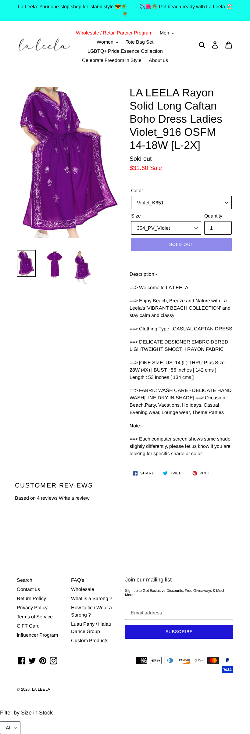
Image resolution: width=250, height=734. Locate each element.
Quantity (213, 215)
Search (24, 580)
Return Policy (31, 598)
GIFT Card (28, 625)
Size (136, 215)
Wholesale (82, 589)
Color (137, 190)
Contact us (28, 589)
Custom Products (89, 640)
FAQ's (77, 580)
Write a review (74, 498)
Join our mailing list (148, 580)
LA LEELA (41, 689)
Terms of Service (35, 616)
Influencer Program (37, 635)
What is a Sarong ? (91, 598)
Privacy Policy (32, 607)
